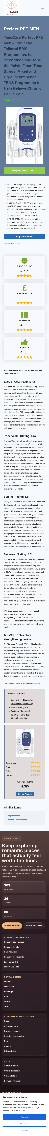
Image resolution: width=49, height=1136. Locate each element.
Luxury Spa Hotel (11, 967)
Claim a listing (10, 1076)
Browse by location (12, 1081)
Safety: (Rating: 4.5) (19, 707)
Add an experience (34, 926)
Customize (24, 1124)
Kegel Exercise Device (17, 819)
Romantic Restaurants (14, 957)
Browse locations (12, 926)
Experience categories (14, 1036)
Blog (6, 1041)
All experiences (11, 1026)
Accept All (24, 1117)
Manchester (9, 987)
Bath (6, 997)
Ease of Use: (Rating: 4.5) (22, 700)
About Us (8, 1046)
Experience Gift (11, 962)
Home (6, 1021)
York (6, 1007)
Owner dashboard (12, 1071)
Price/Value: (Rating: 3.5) (22, 704)
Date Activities (10, 952)
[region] (24, 1114)
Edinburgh (8, 992)
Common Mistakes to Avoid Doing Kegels (22, 683)
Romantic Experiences (14, 942)
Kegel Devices (14, 816)
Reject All (24, 1131)
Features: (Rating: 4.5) (21, 711)
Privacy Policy (10, 1051)
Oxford (7, 1002)
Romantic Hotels (11, 947)
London (7, 982)
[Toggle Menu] (42, 7)
